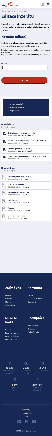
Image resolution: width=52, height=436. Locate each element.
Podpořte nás (33, 332)
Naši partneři (33, 325)
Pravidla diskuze (12, 336)
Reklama (31, 329)
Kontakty (26, 410)
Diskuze (8, 299)
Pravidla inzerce (17, 107)
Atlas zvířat (10, 305)
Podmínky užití (26, 413)
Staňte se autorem (35, 299)
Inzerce (10, 11)
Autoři (30, 295)
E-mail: (4, 63)
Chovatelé (32, 302)
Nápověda (14, 110)
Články (8, 302)
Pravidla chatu (11, 339)
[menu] (48, 4)
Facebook (33, 422)
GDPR (26, 416)
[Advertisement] (26, 244)
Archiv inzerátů (16, 104)
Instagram (26, 422)
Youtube (18, 422)
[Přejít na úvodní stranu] (3, 11)
